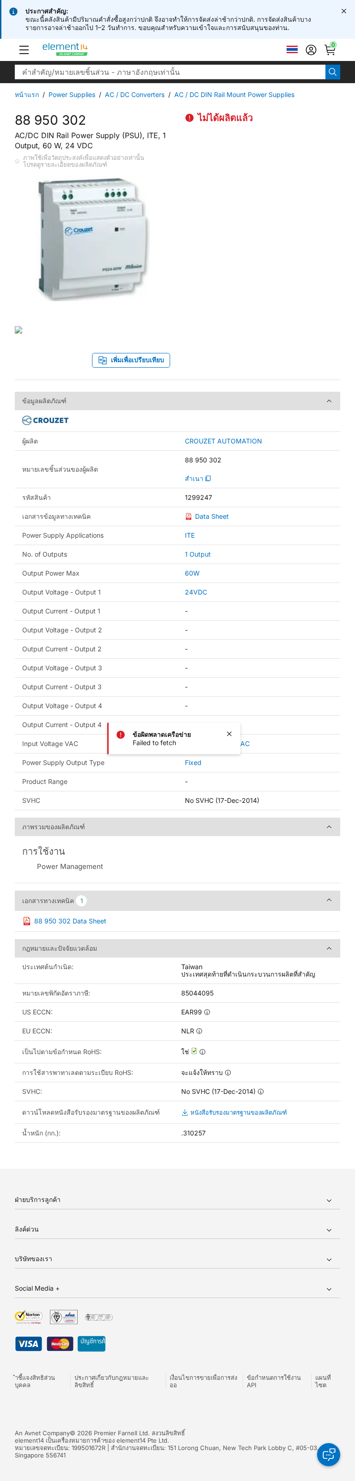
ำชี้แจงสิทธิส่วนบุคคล (35, 1381)
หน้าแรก (27, 94)
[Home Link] (82, 50)
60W (192, 573)
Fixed (193, 762)
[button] (24, 50)
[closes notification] (344, 11)
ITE (190, 535)
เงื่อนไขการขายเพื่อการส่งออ (203, 1381)
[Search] (332, 72)
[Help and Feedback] (328, 1454)
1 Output (198, 554)
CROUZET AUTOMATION (223, 441)
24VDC (196, 592)
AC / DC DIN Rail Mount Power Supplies (234, 94)
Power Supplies (72, 94)
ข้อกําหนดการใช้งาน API (274, 1381)
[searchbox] (170, 72)
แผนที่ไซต (323, 1381)
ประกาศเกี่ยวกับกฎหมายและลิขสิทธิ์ (111, 1381)
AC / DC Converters (135, 94)
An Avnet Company (42, 1433)
